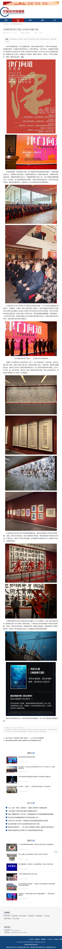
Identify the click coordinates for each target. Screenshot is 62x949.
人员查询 (55, 939)
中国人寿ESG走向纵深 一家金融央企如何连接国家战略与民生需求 (28, 820)
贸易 (30, 20)
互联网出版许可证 (51, 947)
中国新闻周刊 (7, 918)
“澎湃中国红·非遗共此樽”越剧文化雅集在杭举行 (22, 811)
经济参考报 (7, 916)
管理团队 (43, 939)
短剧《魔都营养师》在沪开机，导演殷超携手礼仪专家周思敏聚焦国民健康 (30, 814)
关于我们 (31, 939)
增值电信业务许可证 (23, 947)
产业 (54, 20)
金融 (42, 20)
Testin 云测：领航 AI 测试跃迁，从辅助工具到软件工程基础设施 (27, 808)
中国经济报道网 (16, 24)
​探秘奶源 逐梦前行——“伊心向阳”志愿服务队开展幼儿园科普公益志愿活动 (31, 827)
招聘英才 (37, 939)
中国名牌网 (14, 916)
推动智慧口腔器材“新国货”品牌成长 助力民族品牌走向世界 (24, 740)
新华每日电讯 (23, 916)
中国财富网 (39, 916)
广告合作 (49, 939)
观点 (18, 20)
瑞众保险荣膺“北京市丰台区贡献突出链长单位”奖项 (24, 824)
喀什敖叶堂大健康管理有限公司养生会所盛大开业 (23, 817)
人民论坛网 (46, 916)
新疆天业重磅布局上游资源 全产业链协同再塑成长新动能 (25, 830)
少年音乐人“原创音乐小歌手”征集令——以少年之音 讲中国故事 (25, 738)
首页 (6, 20)
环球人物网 (16, 918)
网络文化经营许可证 (11, 947)
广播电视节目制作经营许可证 (37, 947)
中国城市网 (31, 916)
